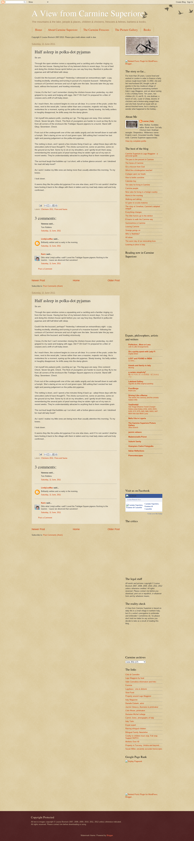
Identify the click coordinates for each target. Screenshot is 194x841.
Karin (43, 254)
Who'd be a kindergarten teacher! (138, 170)
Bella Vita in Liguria (137, 418)
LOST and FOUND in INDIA (140, 358)
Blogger (110, 835)
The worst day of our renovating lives (140, 241)
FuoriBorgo (133, 388)
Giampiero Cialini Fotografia (140, 446)
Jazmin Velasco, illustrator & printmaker (141, 707)
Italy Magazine (131, 700)
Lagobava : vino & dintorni (136, 689)
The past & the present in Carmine (139, 159)
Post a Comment (45, 269)
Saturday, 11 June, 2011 (51, 231)
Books (147, 30)
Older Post (114, 280)
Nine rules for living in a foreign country (141, 192)
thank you (132, 391)
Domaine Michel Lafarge (135, 714)
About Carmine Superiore (63, 30)
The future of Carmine (134, 163)
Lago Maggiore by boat (134, 678)
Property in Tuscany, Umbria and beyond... (143, 745)
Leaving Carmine (132, 227)
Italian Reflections (136, 451)
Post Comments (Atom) (53, 286)
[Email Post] (40, 205)
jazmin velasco (135, 432)
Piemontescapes (135, 455)
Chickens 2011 (47, 209)
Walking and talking (133, 199)
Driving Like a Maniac (137, 395)
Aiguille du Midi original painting (140, 384)
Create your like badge (154, 513)
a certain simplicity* (137, 372)
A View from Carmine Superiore (88, 13)
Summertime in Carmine (135, 223)
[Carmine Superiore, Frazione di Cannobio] (134, 508)
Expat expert (130, 725)
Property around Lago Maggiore (138, 696)
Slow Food (129, 692)
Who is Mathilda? (132, 234)
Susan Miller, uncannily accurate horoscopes (143, 749)
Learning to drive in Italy (135, 245)
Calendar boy (130, 181)
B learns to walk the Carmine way (139, 219)
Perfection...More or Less (139, 345)
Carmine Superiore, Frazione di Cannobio (152, 506)
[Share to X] (50, 205)
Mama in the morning (134, 195)
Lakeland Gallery (135, 381)
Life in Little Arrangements (138, 347)
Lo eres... (131, 361)
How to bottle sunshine (134, 177)
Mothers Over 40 (132, 742)
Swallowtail (133, 405)
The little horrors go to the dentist (139, 216)
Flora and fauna (60, 209)
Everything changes (133, 212)
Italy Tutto (129, 721)
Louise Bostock (132, 499)
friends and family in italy (139, 365)
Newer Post (38, 280)
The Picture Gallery (126, 30)
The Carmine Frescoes (96, 30)
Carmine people (131, 188)
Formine (128, 685)
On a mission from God (135, 167)
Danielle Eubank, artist (134, 703)
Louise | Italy (148, 121)
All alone (129, 237)
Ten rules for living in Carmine (137, 185)
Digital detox (133, 354)
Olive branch (133, 428)
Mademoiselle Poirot (137, 437)
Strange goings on (132, 230)
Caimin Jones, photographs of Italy (139, 718)
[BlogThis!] (48, 205)
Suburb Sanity (134, 441)
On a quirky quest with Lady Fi (141, 351)
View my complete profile (135, 141)
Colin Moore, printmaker (135, 711)
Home (38, 30)
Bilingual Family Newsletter (136, 732)
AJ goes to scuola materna (136, 203)
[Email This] (45, 205)
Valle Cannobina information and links (140, 682)
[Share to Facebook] (53, 205)
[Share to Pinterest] (56, 205)
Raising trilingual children (135, 729)
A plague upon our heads (135, 174)
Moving (131, 368)
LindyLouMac (47, 239)
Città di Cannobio (132, 674)
